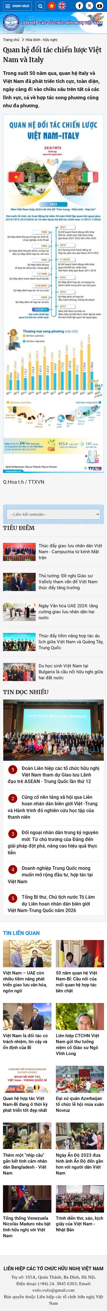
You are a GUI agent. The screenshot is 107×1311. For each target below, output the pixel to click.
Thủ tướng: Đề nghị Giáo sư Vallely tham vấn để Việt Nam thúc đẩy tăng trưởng (68, 581)
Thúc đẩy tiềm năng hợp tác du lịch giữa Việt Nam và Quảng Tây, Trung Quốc (71, 641)
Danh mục (20, 6)
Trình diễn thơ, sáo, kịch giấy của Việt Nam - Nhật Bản (79, 1224)
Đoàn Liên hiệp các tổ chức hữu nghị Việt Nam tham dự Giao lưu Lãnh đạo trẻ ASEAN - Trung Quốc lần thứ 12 (53, 775)
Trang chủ (11, 40)
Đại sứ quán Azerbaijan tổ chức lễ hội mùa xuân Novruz (80, 1104)
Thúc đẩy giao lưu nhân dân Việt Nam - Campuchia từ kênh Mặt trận (70, 551)
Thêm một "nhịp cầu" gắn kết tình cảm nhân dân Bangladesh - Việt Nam (25, 1164)
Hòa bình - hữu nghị (41, 40)
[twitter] (89, 5)
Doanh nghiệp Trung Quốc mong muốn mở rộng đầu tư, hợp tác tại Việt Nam (50, 874)
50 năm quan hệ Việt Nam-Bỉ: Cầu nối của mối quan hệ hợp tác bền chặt (76, 982)
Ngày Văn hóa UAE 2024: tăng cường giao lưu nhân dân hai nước (68, 611)
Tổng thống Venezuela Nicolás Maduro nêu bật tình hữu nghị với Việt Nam (27, 1227)
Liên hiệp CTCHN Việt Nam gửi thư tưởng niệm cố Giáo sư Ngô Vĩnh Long (77, 1044)
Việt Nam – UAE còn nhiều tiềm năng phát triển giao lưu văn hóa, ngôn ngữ (25, 982)
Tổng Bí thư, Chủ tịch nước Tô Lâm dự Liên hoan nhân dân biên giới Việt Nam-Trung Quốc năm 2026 (51, 903)
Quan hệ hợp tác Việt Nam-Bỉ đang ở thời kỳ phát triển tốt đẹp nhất (25, 1104)
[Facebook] (79, 5)
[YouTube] (99, 5)
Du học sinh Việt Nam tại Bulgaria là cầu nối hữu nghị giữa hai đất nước (71, 671)
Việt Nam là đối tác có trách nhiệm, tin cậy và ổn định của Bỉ (25, 1041)
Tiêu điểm (18, 528)
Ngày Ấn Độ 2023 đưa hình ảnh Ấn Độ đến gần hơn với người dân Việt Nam (79, 1164)
